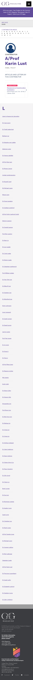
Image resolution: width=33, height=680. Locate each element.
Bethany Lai (5, 136)
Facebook (7, 675)
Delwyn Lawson (6, 221)
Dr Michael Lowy (7, 541)
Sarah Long (5, 515)
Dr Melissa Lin (6, 423)
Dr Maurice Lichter (7, 371)
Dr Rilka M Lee (6, 286)
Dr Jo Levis (5, 345)
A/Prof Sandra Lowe (8, 534)
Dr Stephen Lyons (7, 593)
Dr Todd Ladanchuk (8, 129)
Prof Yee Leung (6, 338)
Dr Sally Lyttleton (7, 599)
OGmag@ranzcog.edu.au (9, 644)
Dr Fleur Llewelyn (7, 469)
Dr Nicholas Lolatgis (8, 501)
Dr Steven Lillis (6, 397)
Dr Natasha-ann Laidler (9, 142)
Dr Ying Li (5, 358)
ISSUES (3, 24)
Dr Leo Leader (6, 247)
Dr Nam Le (5, 240)
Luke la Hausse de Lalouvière (10, 116)
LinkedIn (26, 675)
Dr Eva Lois (5, 495)
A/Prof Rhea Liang (7, 364)
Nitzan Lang (5, 195)
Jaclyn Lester (6, 332)
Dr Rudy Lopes (6, 528)
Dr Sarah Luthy (6, 580)
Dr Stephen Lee (6, 293)
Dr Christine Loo (7, 521)
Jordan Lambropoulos (8, 175)
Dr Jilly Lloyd (6, 475)
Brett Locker (6, 488)
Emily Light (5, 384)
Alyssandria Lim (6, 404)
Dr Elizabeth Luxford (8, 586)
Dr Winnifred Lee (7, 299)
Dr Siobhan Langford (8, 208)
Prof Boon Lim (6, 410)
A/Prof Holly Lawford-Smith (10, 214)
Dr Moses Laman (7, 168)
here (24, 14)
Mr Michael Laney (7, 188)
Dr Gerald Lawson (7, 227)
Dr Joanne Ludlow (7, 547)
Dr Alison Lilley (6, 390)
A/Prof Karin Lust (7, 567)
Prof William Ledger (8, 273)
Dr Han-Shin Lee (7, 279)
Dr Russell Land (6, 181)
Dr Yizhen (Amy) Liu (8, 462)
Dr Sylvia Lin (5, 430)
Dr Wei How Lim (7, 417)
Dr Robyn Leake (7, 260)
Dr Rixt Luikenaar (7, 554)
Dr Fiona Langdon (7, 201)
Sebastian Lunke (7, 560)
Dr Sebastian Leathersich (9, 266)
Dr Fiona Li (5, 351)
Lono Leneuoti (6, 312)
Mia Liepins (5, 377)
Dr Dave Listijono (7, 456)
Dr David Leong (6, 325)
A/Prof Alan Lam (7, 162)
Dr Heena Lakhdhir (7, 155)
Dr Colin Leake (6, 253)
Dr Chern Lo (5, 482)
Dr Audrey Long (6, 508)
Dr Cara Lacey (6, 123)
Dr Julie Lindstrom (7, 449)
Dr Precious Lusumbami (9, 573)
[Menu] (28, 3)
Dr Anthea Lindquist (8, 443)
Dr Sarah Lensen (7, 319)
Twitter (17, 675)
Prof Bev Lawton (7, 234)
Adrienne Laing (6, 149)
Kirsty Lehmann (6, 306)
